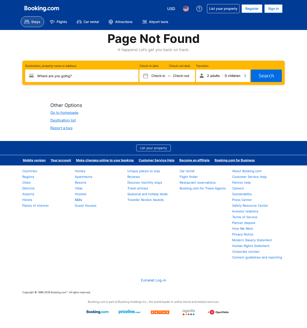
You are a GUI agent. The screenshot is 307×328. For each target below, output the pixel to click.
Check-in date (149, 66)
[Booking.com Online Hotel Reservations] (41, 9)
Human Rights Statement (251, 246)
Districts (28, 188)
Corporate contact (246, 251)
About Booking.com (246, 171)
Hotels (27, 200)
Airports (28, 194)
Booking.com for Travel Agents (203, 188)
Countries (29, 171)
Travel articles (137, 188)
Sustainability (242, 194)
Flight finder (189, 177)
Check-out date (179, 66)
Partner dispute (243, 223)
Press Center (242, 200)
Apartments (83, 177)
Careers (238, 188)
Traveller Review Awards (145, 200)
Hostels (80, 194)
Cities (26, 182)
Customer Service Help (156, 160)
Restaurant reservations (198, 182)
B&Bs (78, 200)
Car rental (187, 171)
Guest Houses (85, 205)
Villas (79, 188)
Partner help (241, 182)
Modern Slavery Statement (252, 240)
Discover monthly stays (144, 182)
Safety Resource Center (250, 205)
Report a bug (61, 128)
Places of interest (35, 205)
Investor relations (245, 211)
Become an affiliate (194, 160)
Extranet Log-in (153, 280)
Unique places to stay (143, 171)
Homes (80, 171)
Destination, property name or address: (51, 66)
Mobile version (34, 160)
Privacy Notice (243, 234)
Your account (61, 160)
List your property (153, 148)
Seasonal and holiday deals (147, 194)
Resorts (80, 182)
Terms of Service (244, 217)
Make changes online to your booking (105, 160)
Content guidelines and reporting (257, 257)
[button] (223, 76)
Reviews (133, 177)
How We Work (242, 228)
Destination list (63, 120)
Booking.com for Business (235, 160)
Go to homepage (64, 112)
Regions (28, 177)
